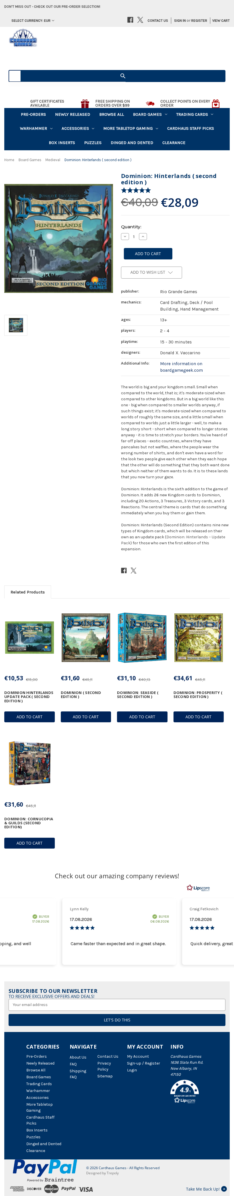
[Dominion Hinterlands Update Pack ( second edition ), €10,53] (29, 637)
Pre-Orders (33, 114)
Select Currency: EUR (31, 20)
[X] (140, 20)
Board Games (147, 114)
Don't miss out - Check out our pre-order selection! (52, 6)
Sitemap (105, 1076)
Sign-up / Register (143, 1063)
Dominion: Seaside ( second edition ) (137, 695)
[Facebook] (130, 20)
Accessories (75, 128)
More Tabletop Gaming (128, 128)
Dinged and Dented (132, 142)
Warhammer (33, 128)
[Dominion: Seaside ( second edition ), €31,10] (142, 637)
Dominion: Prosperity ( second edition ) (198, 695)
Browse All (111, 114)
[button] (189, 1092)
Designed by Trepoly (102, 1173)
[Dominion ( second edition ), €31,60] (86, 637)
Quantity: (131, 226)
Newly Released (72, 114)
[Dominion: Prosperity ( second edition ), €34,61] (198, 637)
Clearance (173, 142)
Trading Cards (192, 114)
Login (132, 1070)
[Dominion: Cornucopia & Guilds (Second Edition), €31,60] (29, 764)
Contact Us (158, 20)
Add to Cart (30, 716)
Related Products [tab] (28, 592)
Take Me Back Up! (203, 1189)
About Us (78, 1057)
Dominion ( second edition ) (81, 695)
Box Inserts (62, 142)
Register (199, 20)
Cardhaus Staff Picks (190, 128)
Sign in (180, 20)
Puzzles (93, 142)
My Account (138, 1056)
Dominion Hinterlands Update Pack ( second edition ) (28, 697)
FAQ (73, 1064)
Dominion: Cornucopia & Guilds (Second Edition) (28, 823)
